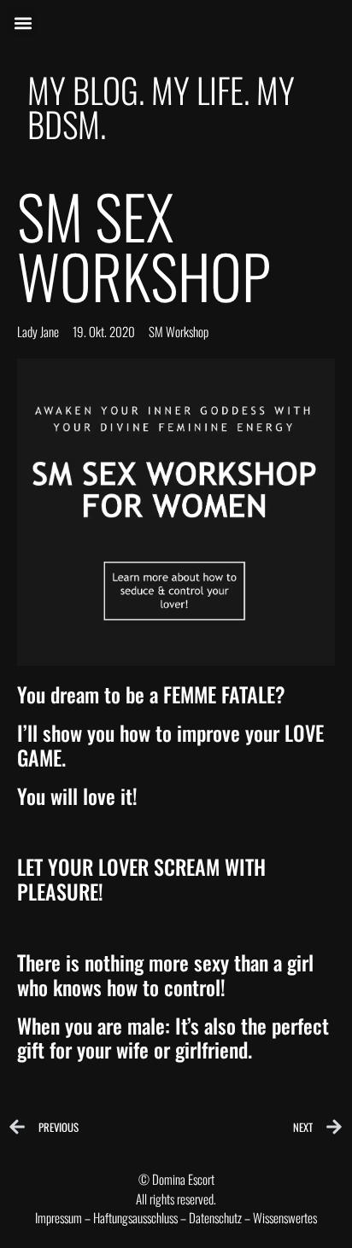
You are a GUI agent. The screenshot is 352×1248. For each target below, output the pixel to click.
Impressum (58, 1217)
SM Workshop (178, 331)
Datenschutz (215, 1217)
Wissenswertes (285, 1217)
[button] (23, 23)
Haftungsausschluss (135, 1217)
